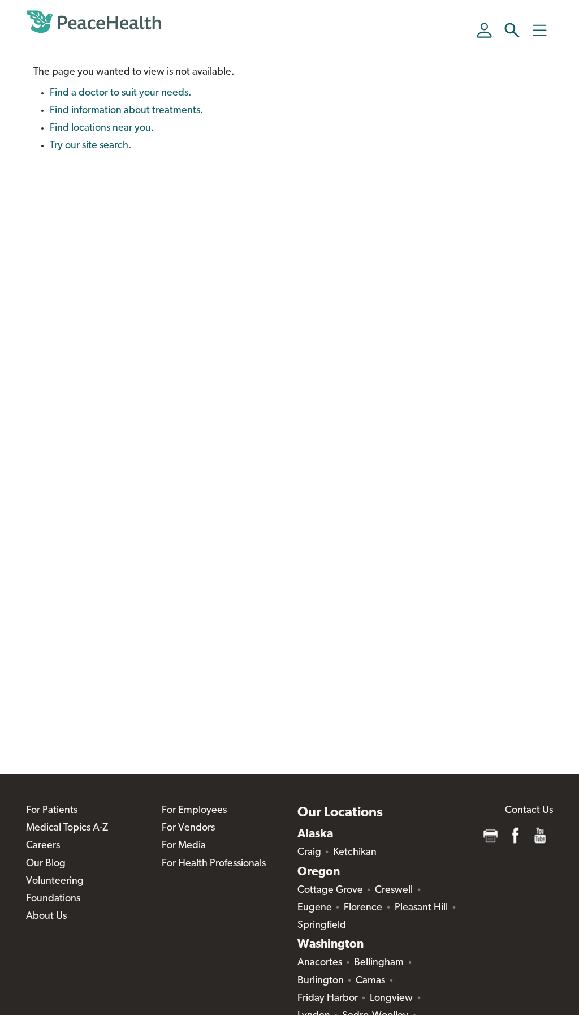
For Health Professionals (214, 864)
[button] (512, 30)
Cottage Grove (330, 890)
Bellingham (379, 963)
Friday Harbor (327, 999)
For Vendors (188, 828)
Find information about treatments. (126, 111)
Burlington (320, 981)
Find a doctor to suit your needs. (120, 93)
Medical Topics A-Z (67, 828)
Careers (43, 846)
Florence (363, 908)
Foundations (53, 899)
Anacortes (319, 963)
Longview (391, 999)
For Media (184, 846)
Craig (309, 853)
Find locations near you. (102, 128)
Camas (370, 981)
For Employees (194, 811)
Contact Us (529, 811)
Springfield (321, 926)
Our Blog (46, 864)
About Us (46, 916)
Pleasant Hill (421, 908)
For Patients (51, 811)
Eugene (314, 908)
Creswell (394, 890)
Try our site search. (90, 146)
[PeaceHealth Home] (94, 22)
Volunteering (55, 881)
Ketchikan (355, 853)
